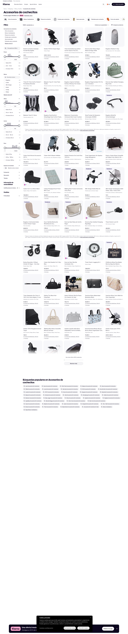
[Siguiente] (122, 19)
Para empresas (16, 1)
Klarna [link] (5, 8)
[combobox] (102, 25)
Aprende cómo (28, 15)
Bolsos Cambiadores (10, 33)
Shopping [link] (10, 8)
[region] (65, 624)
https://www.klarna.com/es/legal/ (87, 130)
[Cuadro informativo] (33, 25)
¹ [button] (30, 56)
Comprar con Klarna (7, 1)
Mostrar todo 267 (8, 94)
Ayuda (40, 4)
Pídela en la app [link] (108, 628)
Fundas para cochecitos (11, 37)
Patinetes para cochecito (11, 41)
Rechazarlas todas (69, 628)
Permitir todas (83, 628)
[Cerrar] (90, 617)
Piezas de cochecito (10, 35)
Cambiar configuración (46, 628)
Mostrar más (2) (9, 43)
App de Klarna (33, 4)
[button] (108, 4)
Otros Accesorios (9, 31)
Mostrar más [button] (73, 363)
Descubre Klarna (18, 4)
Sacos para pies (9, 39)
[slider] (5, 57)
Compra (26, 4)
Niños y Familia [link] (18, 8)
